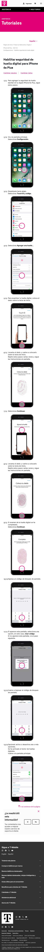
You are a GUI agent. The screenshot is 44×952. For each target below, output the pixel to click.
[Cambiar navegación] (36, 9)
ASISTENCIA (6, 9)
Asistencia (6, 19)
